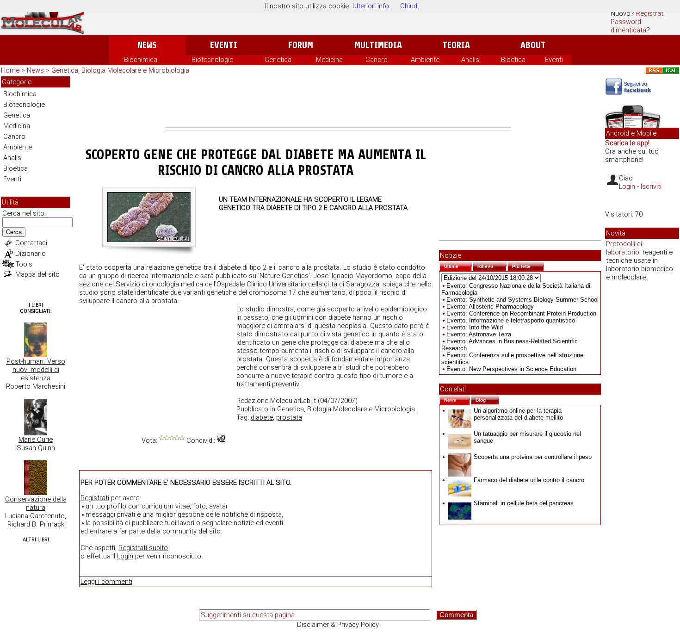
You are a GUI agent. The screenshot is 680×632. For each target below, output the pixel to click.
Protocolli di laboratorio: (624, 248)
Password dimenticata (628, 26)
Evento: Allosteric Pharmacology (490, 306)
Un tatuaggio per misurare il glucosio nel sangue (527, 437)
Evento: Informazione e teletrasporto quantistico (510, 320)
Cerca (14, 232)
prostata (289, 417)
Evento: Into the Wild (474, 327)
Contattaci (31, 243)
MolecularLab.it (293, 401)
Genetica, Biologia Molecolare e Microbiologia (120, 70)
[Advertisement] (337, 102)
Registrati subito (143, 548)
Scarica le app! (627, 143)
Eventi (223, 45)
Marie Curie (36, 439)
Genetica (278, 60)
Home (10, 70)
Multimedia (378, 45)
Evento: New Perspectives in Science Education (511, 369)
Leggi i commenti (106, 581)
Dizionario (30, 253)
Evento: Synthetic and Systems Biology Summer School (522, 299)
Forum (300, 45)
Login (125, 556)
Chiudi (409, 6)
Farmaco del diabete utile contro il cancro (529, 480)
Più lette (528, 265)
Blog (487, 399)
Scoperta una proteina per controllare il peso (533, 456)
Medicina (329, 60)
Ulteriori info (370, 6)
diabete (262, 417)
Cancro (376, 60)
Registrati (650, 13)
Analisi (471, 60)
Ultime (458, 265)
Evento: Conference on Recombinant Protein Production (521, 313)
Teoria (456, 45)
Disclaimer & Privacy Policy (338, 624)
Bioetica (513, 60)
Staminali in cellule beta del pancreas (524, 503)
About (533, 45)
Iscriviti (651, 186)
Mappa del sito (37, 274)
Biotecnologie (212, 60)
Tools (23, 264)
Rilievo (492, 265)
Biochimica (140, 60)
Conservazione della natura (36, 503)
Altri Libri (36, 540)
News (146, 45)
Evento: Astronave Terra (478, 334)
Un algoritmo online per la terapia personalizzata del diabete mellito (518, 414)
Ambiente (425, 60)
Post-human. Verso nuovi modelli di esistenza (35, 369)
